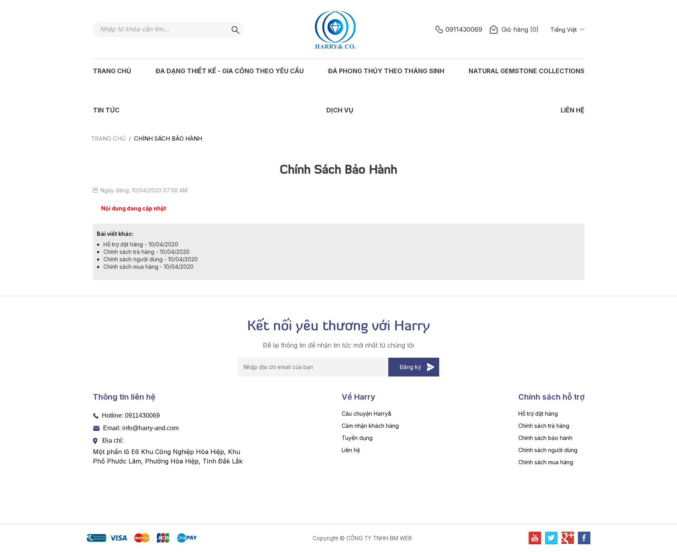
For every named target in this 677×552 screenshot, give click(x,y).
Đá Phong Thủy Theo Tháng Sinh (386, 71)
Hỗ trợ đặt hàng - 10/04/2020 (140, 244)
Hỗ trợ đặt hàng (538, 413)
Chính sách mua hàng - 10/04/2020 (148, 266)
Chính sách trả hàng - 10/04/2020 (146, 251)
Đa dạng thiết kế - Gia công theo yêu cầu (230, 71)
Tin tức (106, 110)
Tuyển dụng (357, 437)
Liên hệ (573, 110)
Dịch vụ (339, 110)
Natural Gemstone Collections (527, 71)
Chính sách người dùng (547, 450)
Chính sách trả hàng (543, 425)
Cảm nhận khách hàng (370, 425)
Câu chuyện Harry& (366, 413)
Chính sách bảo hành (545, 437)
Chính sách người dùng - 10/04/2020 (150, 259)
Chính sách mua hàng (545, 462)
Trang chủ (112, 71)
